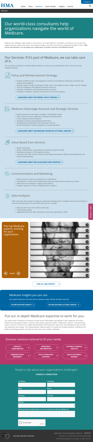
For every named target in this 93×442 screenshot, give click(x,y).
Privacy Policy (23, 435)
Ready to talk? (91, 211)
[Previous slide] (6, 273)
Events (70, 6)
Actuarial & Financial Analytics (74, 348)
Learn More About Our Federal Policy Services (37, 97)
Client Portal (57, 433)
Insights (62, 6)
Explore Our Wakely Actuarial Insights (62, 305)
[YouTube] (90, 433)
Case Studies (50, 6)
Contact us (87, 2)
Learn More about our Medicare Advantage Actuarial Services (44, 131)
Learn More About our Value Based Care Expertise (39, 162)
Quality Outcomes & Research (74, 356)
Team (30, 6)
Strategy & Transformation (17, 348)
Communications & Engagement (17, 356)
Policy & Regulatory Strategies (46, 356)
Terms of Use (31, 435)
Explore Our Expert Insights (21, 305)
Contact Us (79, 433)
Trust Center (16, 435)
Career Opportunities (68, 433)
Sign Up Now (87, 436)
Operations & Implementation (45, 348)
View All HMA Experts (46, 284)
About (23, 6)
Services (39, 6)
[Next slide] (18, 273)
